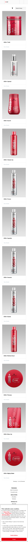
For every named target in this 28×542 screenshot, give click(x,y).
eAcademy (14, 496)
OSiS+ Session (7, 277)
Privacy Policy (5, 513)
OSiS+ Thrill (7, 42)
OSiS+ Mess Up (7, 434)
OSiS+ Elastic (7, 316)
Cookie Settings (14, 535)
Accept (14, 539)
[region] (14, 523)
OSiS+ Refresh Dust (9, 356)
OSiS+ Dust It (7, 120)
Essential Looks (14, 492)
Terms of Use (4, 511)
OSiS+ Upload (7, 81)
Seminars (14, 499)
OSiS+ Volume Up (8, 160)
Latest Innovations (14, 490)
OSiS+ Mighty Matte (9, 473)
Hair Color (14, 503)
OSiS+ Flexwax (7, 395)
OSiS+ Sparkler (7, 238)
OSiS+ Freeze (7, 199)
